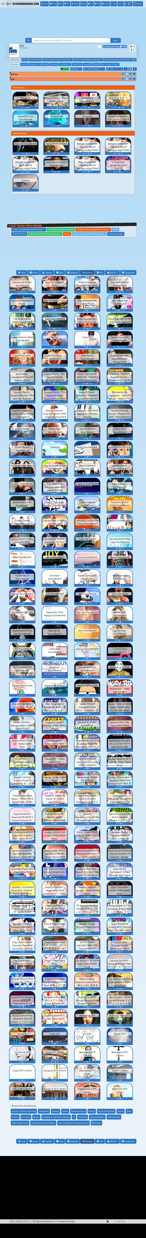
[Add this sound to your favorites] (134, 73)
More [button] (120, 4)
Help (114, 4)
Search (45, 4)
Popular (76, 4)
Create (106, 4)
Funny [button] (35, 272)
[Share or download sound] (123, 73)
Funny (54, 4)
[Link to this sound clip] (131, 73)
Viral (68, 4)
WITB (12, 79)
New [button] (61, 272)
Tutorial (65, 69)
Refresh (77, 69)
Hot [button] (101, 272)
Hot (61, 4)
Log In (137, 4)
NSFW (113, 272)
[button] (99, 47)
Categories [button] (129, 272)
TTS (91, 4)
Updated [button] (74, 272)
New (98, 4)
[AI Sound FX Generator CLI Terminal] (30, 1221)
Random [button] (89, 272)
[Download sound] (127, 73)
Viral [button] (23, 272)
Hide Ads (129, 3)
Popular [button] (48, 272)
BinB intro (14, 74)
